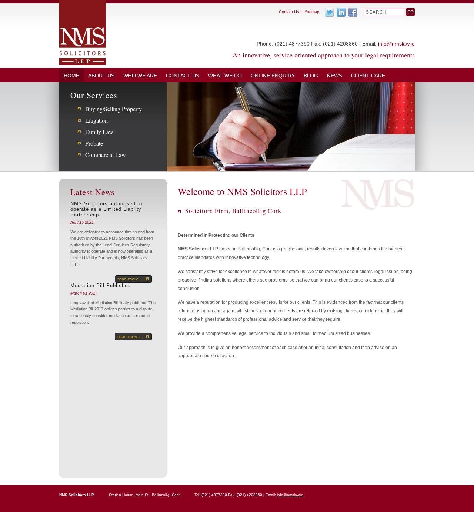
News (334, 76)
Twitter (329, 12)
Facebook (352, 12)
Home (71, 76)
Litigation (96, 120)
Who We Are (140, 76)
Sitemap (312, 12)
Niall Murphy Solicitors (82, 32)
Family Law (99, 132)
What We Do (225, 76)
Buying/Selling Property (113, 109)
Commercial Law (105, 155)
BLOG (311, 76)
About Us (101, 76)
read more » (133, 279)
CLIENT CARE (368, 76)
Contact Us (182, 76)
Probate (94, 143)
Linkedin (341, 12)
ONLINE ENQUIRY (273, 76)
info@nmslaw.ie (396, 44)
